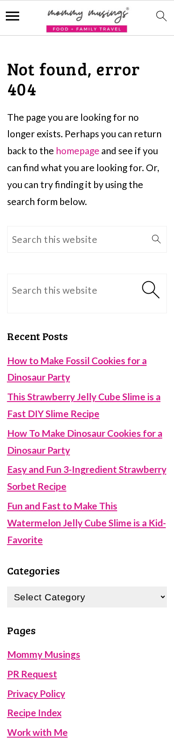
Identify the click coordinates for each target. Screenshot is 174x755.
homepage (77, 150)
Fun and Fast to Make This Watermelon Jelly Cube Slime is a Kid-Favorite (86, 522)
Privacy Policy (36, 693)
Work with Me (37, 732)
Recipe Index (34, 712)
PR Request (32, 673)
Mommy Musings (43, 654)
